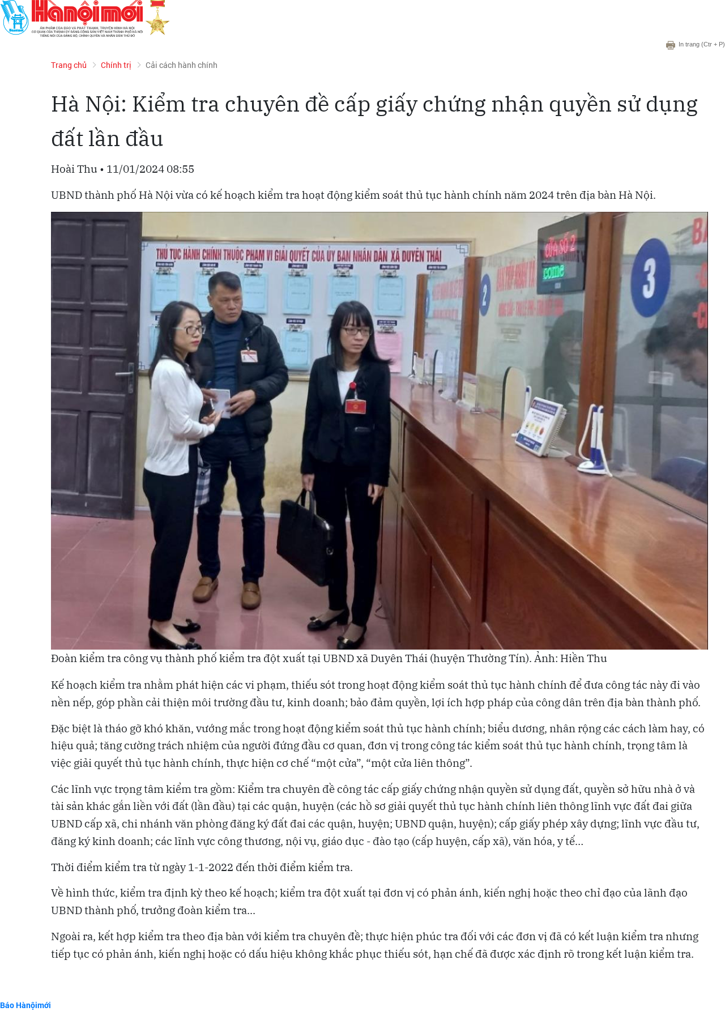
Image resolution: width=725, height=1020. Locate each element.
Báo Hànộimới (25, 1005)
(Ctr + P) (702, 44)
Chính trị (116, 64)
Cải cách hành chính (182, 64)
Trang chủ (69, 64)
